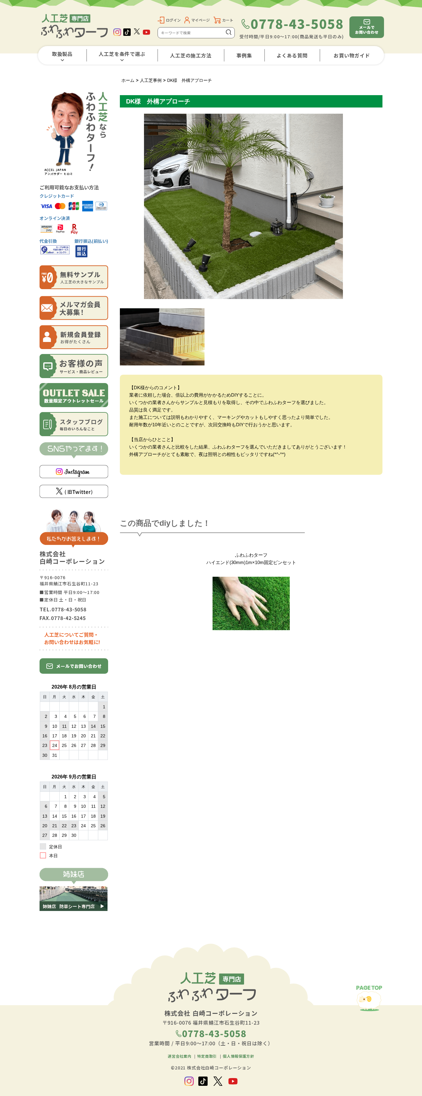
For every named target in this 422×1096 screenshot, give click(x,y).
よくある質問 (292, 55)
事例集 (244, 55)
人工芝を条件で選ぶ (122, 53)
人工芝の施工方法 (191, 55)
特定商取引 (207, 1056)
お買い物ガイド (352, 55)
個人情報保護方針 (238, 1056)
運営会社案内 (179, 1056)
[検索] (229, 32)
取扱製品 (62, 53)
